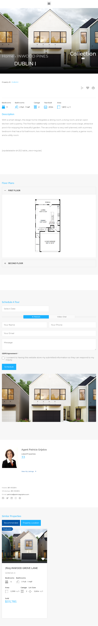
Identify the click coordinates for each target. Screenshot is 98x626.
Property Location (31, 523)
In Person (36, 317)
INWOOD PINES (32, 56)
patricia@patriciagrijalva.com (18, 494)
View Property (24, 556)
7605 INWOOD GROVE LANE (21, 568)
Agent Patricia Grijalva (34, 449)
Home (8, 56)
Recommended (11, 523)
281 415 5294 (12, 488)
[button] (49, 3)
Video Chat (62, 317)
